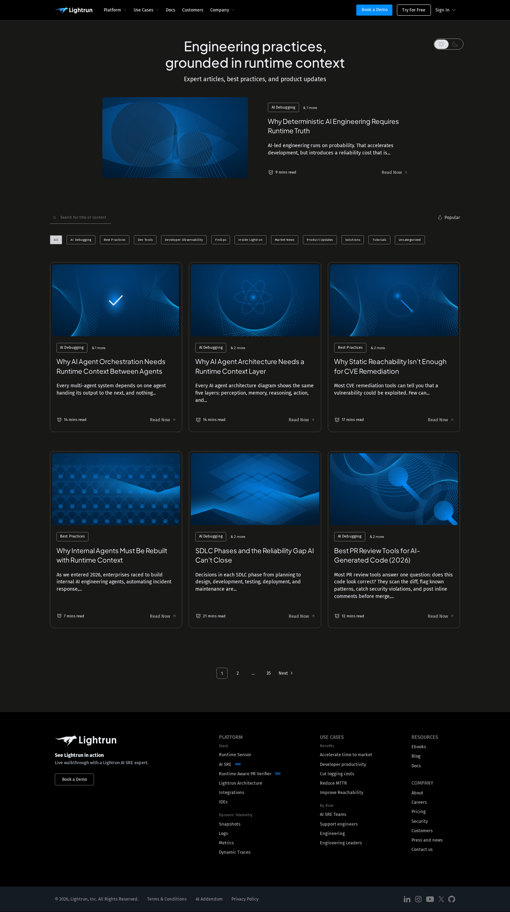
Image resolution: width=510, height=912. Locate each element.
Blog (415, 756)
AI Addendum (209, 899)
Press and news (427, 840)
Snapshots (229, 824)
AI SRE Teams (333, 814)
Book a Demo (375, 9)
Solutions (352, 240)
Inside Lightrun (250, 240)
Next (283, 673)
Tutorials (379, 240)
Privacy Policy (244, 899)
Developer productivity (343, 764)
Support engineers (339, 824)
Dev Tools (145, 240)
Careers (419, 802)
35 (268, 673)
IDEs (223, 801)
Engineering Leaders (341, 842)
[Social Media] (407, 899)
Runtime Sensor (235, 754)
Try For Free (413, 9)
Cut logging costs (337, 773)
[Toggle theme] (449, 44)
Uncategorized (410, 240)
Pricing (418, 811)
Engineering (332, 833)
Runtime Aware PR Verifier (245, 773)
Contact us (422, 849)
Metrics (226, 842)
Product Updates (320, 240)
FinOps (220, 240)
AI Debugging (80, 240)
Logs (223, 833)
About (417, 792)
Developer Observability (184, 240)
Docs (170, 9)
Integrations (231, 792)
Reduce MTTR (333, 783)
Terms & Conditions (167, 899)
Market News (284, 240)
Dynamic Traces (234, 852)
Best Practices (114, 240)
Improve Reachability (341, 792)
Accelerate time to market (346, 754)
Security (419, 821)
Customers (192, 9)
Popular (452, 217)
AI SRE (225, 764)
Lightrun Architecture (240, 783)
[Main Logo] (73, 10)
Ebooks (418, 746)
